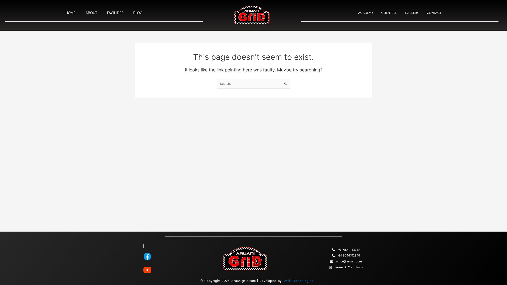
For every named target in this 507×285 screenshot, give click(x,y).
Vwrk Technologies (298, 281)
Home (70, 12)
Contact (434, 12)
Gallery (412, 12)
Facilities (115, 12)
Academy (365, 12)
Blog (137, 12)
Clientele (389, 12)
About (91, 12)
